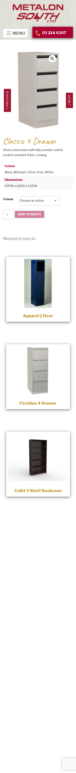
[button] (52, 58)
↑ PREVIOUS (7, 100)
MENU (18, 33)
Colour (8, 199)
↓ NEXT (69, 100)
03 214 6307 (53, 33)
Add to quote (29, 214)
